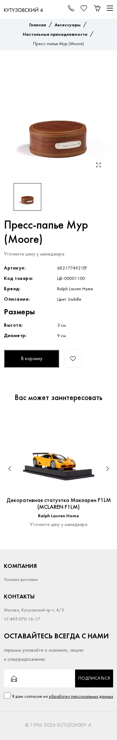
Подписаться (94, 678)
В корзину (31, 358)
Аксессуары (68, 25)
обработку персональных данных (81, 697)
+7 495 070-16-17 (22, 619)
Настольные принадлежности (55, 34)
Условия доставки (21, 580)
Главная (37, 25)
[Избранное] (101, 422)
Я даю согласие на (62, 697)
